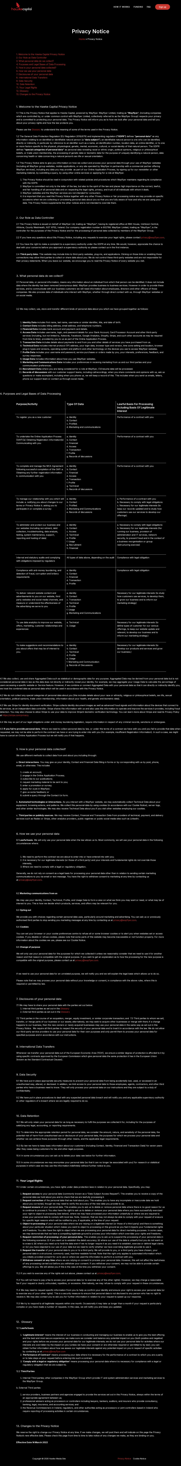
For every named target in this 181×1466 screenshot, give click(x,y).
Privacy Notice (124, 1458)
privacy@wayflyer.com (152, 237)
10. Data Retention (25, 84)
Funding (138, 7)
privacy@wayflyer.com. (87, 960)
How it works (122, 7)
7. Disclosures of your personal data (34, 74)
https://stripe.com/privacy (15, 715)
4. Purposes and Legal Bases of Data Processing (40, 64)
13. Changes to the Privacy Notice (33, 94)
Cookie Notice (139, 1458)
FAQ (149, 7)
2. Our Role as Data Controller (31, 57)
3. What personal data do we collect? (35, 61)
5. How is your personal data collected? (36, 67)
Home (82, 39)
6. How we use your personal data (33, 71)
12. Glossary (22, 91)
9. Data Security (24, 81)
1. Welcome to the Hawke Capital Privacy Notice (40, 54)
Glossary (36, 129)
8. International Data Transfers (31, 77)
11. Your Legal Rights (26, 87)
